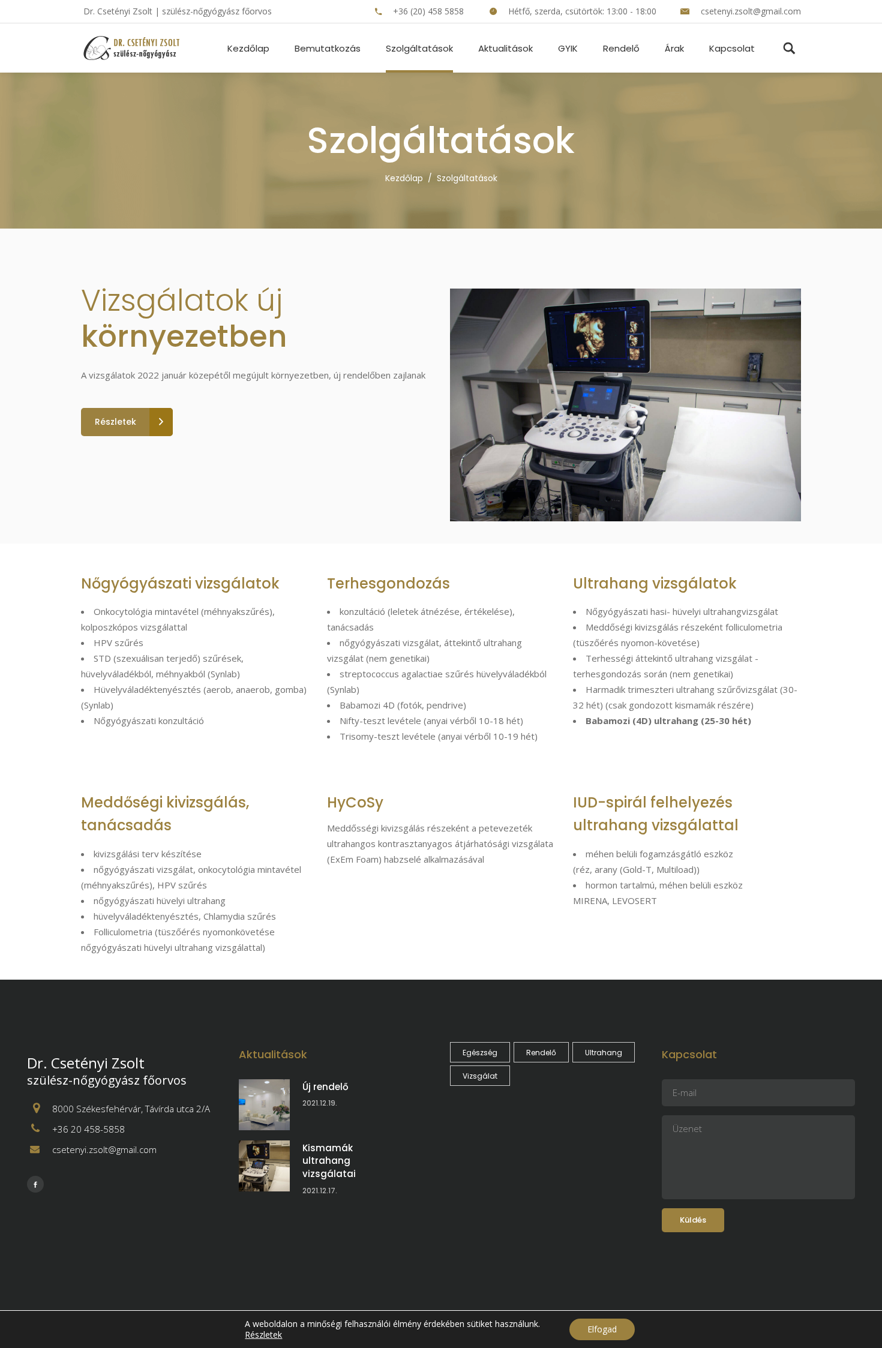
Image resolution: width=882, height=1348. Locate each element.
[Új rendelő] (264, 1104)
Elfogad (602, 1329)
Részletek (263, 1334)
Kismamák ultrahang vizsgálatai (329, 1161)
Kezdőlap (404, 178)
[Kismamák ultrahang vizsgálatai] (264, 1165)
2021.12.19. (319, 1103)
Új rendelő (325, 1086)
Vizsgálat (480, 1076)
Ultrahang (603, 1052)
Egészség (480, 1052)
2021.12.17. (319, 1190)
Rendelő (541, 1052)
